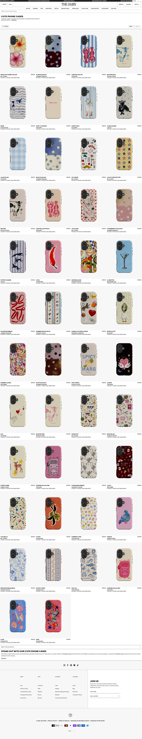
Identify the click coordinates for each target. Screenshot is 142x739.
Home (2, 11)
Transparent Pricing (77, 694)
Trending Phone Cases (25, 691)
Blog (74, 688)
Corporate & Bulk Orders (61, 698)
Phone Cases (75, 8)
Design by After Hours (98, 720)
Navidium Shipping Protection (62, 691)
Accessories (105, 8)
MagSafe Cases (65, 8)
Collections (85, 8)
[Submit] (119, 696)
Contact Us (40, 685)
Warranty (57, 694)
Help (39, 676)
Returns (40, 694)
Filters (6, 26)
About (74, 685)
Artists (56, 8)
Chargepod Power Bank (26, 694)
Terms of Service (64, 720)
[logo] (69, 4)
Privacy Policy (52, 720)
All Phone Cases (24, 688)
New (42, 8)
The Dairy (75, 676)
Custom (28, 8)
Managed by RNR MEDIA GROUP (80, 720)
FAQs (10, 4)
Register (57, 688)
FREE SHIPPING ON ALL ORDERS (99, 0)
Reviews (40, 698)
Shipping (40, 691)
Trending (35, 8)
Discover (113, 8)
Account (57, 676)
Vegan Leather (95, 8)
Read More (14, 20)
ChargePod (49, 8)
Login (56, 685)
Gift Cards (75, 691)
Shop (21, 676)
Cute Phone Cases (10, 11)
